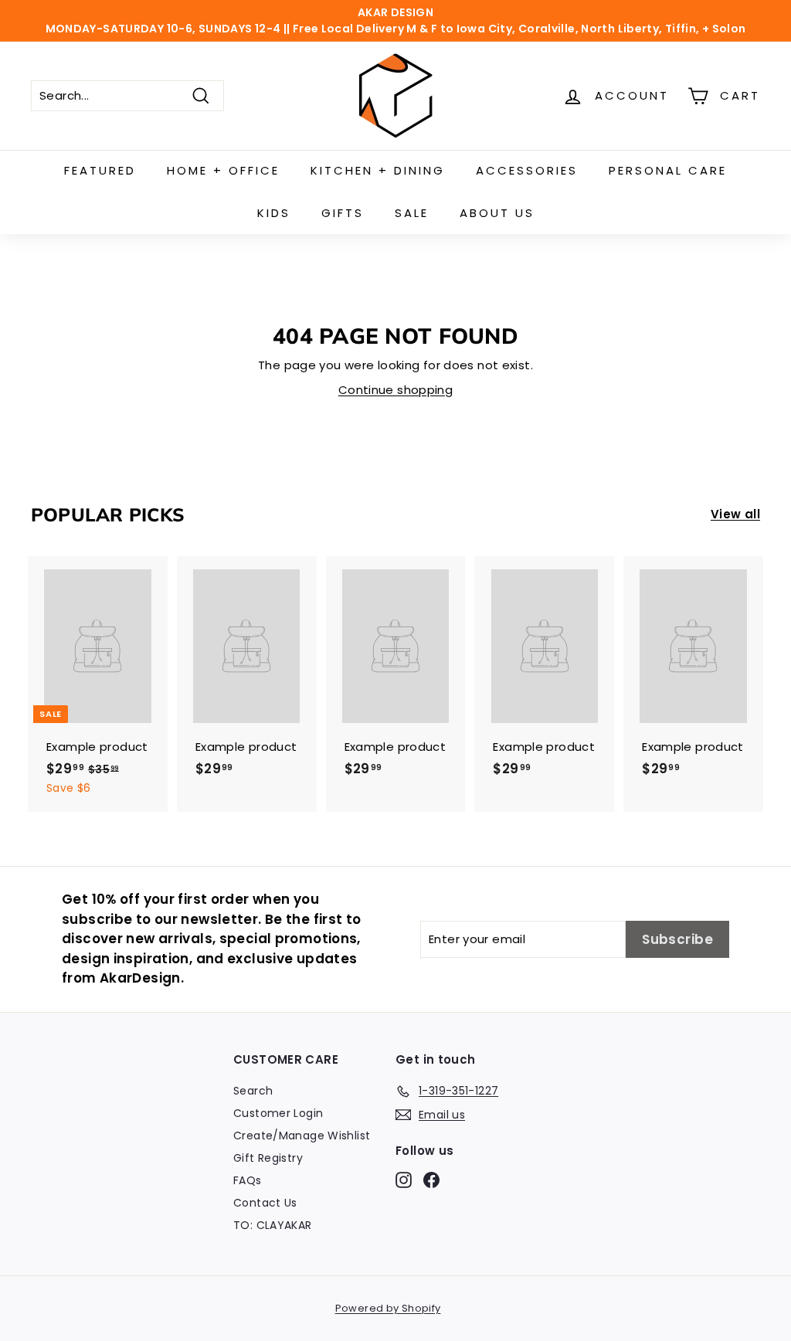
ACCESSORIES (527, 170)
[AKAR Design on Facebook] (431, 1180)
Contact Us (265, 1202)
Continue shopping (395, 390)
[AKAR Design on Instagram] (404, 1180)
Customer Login (278, 1113)
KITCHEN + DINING (378, 170)
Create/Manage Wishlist (301, 1135)
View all (735, 514)
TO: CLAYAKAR (272, 1225)
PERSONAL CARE (668, 170)
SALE (412, 213)
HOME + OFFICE (223, 170)
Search (253, 1090)
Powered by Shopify (388, 1308)
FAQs (247, 1180)
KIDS (273, 213)
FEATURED (100, 170)
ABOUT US (497, 213)
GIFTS (342, 213)
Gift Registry (268, 1158)
